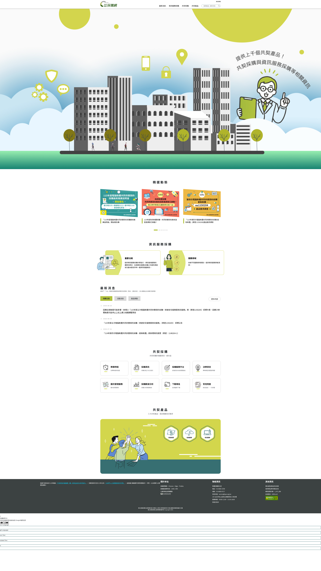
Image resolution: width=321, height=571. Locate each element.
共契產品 (195, 6)
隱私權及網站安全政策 (272, 486)
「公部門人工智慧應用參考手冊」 (115, 483)
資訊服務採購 (174, 6)
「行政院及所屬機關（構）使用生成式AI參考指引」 (71, 483)
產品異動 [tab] (134, 298)
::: (156, 5)
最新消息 (162, 6)
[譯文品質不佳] (6, 522)
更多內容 (214, 299)
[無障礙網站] (271, 498)
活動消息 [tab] (120, 298)
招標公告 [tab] (106, 298)
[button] (156, 230)
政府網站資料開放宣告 (272, 489)
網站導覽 (218, 1)
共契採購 (185, 6)
